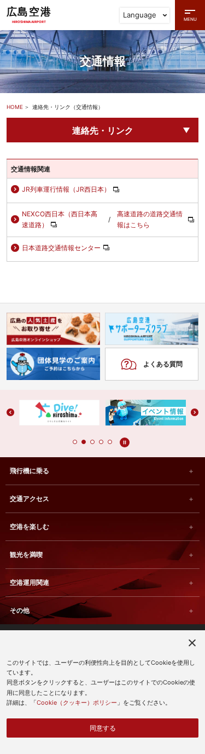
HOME (15, 106)
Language (139, 14)
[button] (75, 442)
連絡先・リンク (102, 130)
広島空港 (29, 14)
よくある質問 (163, 364)
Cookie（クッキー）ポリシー (77, 702)
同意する (103, 728)
